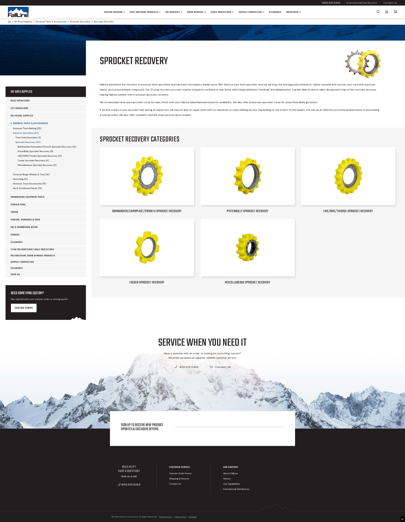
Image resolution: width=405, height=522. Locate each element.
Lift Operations (19, 108)
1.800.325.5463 (331, 2)
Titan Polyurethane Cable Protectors (32, 249)
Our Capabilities (231, 483)
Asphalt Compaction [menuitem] (250, 12)
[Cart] (395, 11)
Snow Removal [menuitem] (195, 12)
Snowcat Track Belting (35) (27, 128)
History (227, 478)
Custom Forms (24, 308)
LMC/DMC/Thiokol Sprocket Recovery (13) (40, 155)
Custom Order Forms (180, 473)
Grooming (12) (20, 179)
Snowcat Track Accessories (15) (29, 183)
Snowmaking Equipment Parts (27, 197)
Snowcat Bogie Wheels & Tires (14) (31, 174)
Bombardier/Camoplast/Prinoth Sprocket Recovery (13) (47, 146)
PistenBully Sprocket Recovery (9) (35, 151)
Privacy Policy (165, 517)
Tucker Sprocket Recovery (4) (33, 160)
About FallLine (230, 473)
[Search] (378, 11)
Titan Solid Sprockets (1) (28, 137)
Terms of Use (180, 517)
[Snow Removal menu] (204, 12)
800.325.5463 (189, 367)
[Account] (387, 11)
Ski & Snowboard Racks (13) (27, 188)
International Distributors (361, 2)
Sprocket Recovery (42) (27, 142)
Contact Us (390, 2)
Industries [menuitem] (292, 12)
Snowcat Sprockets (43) (26, 132)
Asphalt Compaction (22, 262)
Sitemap (193, 517)
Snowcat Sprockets (80, 21)
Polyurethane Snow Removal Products (33, 256)
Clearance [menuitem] (275, 12)
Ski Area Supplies (23, 21)
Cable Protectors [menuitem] (221, 12)
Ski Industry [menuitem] (172, 12)
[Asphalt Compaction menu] (263, 12)
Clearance (17, 242)
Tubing (14, 212)
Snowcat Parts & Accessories (51, 21)
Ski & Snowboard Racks (24, 227)
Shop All (15, 274)
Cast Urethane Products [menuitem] (144, 12)
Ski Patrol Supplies (22, 116)
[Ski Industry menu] (181, 12)
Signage (15, 235)
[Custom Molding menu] (123, 12)
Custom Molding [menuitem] (113, 12)
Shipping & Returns (179, 478)
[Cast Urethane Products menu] (159, 12)
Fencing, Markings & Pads (25, 220)
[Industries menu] (300, 12)
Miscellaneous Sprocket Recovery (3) (37, 165)
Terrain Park (18, 205)
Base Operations (20, 101)
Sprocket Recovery (104, 21)
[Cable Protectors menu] (232, 12)
